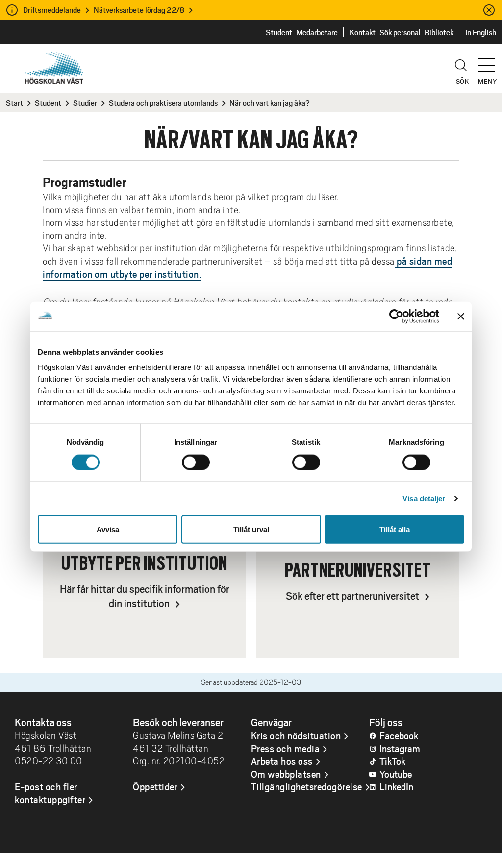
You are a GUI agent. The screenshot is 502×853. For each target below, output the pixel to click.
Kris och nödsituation (296, 735)
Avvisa (108, 529)
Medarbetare (317, 32)
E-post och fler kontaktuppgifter (50, 792)
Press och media (285, 748)
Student (279, 32)
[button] (489, 60)
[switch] (196, 462)
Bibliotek (439, 32)
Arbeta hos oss (282, 761)
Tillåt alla (394, 529)
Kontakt (363, 32)
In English (480, 32)
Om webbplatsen (286, 773)
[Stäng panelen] (460, 316)
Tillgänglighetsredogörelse (306, 786)
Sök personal (400, 32)
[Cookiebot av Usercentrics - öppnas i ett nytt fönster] (396, 316)
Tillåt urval (251, 529)
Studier (85, 102)
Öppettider (155, 786)
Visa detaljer (423, 498)
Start (14, 102)
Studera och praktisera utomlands (163, 102)
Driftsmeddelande (52, 9)
